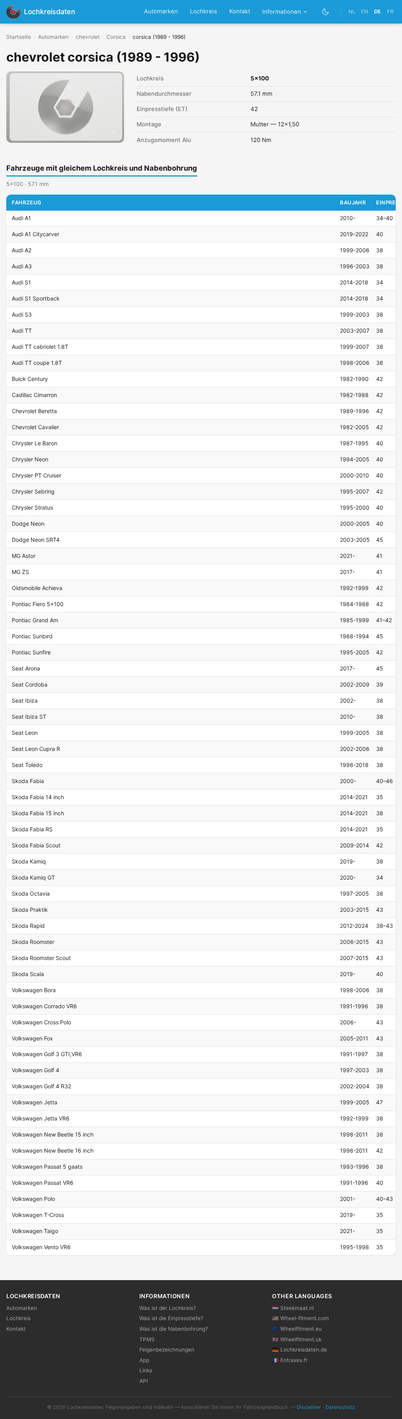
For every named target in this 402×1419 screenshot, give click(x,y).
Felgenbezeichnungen (166, 1349)
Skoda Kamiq (29, 861)
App (144, 1360)
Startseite (18, 37)
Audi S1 (21, 282)
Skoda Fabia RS (32, 829)
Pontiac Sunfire (31, 652)
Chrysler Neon (30, 459)
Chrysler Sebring (33, 491)
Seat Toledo (27, 764)
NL (352, 12)
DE (377, 12)
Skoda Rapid (28, 925)
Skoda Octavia (31, 893)
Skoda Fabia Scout (36, 845)
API (143, 1381)
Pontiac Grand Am (35, 620)
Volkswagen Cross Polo (41, 1022)
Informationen (281, 11)
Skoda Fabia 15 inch (38, 813)
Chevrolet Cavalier (35, 427)
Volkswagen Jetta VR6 (40, 1118)
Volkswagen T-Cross (38, 1214)
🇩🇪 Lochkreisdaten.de (299, 1349)
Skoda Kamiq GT (33, 877)
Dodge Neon (28, 523)
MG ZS (20, 571)
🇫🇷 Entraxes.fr (290, 1360)
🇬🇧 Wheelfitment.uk (297, 1339)
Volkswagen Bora (34, 990)
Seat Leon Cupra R (36, 748)
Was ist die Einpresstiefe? (171, 1318)
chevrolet (88, 37)
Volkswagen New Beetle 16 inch (52, 1150)
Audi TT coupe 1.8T (37, 362)
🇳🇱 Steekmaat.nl (293, 1308)
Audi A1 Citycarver (35, 234)
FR (390, 12)
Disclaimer (309, 1407)
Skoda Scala (28, 974)
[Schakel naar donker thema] (326, 11)
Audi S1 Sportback (36, 298)
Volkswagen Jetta (34, 1102)
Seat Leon (25, 732)
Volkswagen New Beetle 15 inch (52, 1134)
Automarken (161, 11)
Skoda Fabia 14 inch (38, 797)
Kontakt (239, 11)
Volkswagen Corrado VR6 (44, 1006)
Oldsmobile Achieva (37, 588)
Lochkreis (203, 11)
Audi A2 (21, 250)
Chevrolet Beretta (34, 411)
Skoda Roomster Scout (41, 958)
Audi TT (22, 330)
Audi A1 (21, 218)
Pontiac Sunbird (32, 636)
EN (364, 12)
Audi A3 (22, 266)
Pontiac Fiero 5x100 (38, 604)
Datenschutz (340, 1407)
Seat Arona (26, 668)
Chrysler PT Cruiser (36, 475)
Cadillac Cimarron (34, 395)
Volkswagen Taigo (35, 1231)
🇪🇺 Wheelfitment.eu (297, 1329)
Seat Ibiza (25, 700)
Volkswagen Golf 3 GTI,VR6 (47, 1054)
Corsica (116, 37)
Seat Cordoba (30, 684)
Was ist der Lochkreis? (167, 1308)
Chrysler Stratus (32, 507)
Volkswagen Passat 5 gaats (47, 1166)
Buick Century (30, 378)
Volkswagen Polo (33, 1198)
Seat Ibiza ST (29, 716)
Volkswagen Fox (32, 1038)
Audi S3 (22, 314)
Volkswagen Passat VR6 (42, 1182)
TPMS (147, 1339)
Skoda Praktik (30, 909)
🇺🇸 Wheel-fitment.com (300, 1318)
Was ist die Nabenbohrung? (173, 1329)
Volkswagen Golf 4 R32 (41, 1086)
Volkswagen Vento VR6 (41, 1247)
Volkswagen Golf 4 (35, 1070)
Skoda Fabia (28, 781)
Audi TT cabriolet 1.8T (40, 346)
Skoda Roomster (33, 941)
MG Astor (23, 555)
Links (145, 1370)
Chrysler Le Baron (34, 443)
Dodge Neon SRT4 (36, 539)
